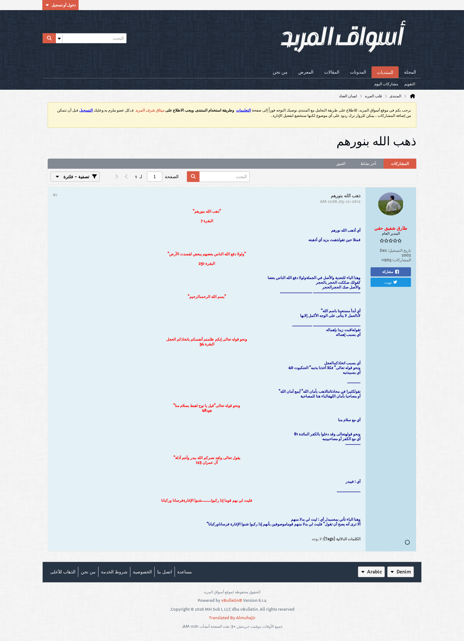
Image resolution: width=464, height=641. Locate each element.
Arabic (374, 572)
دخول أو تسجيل (63, 5)
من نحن (280, 72)
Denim (403, 572)
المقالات (331, 72)
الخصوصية (142, 572)
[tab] (400, 164)
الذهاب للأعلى (62, 572)
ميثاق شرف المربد (149, 110)
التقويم (409, 84)
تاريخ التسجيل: (399, 250)
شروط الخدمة (114, 572)
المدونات (358, 72)
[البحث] (49, 38)
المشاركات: (401, 259)
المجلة (410, 72)
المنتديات (385, 72)
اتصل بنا (164, 572)
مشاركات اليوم (386, 84)
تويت (388, 282)
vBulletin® (231, 600)
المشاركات (400, 163)
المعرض (305, 72)
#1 (55, 194)
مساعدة (184, 572)
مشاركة (387, 272)
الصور (340, 163)
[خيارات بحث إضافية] (59, 38)
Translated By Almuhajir (232, 617)
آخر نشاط (368, 163)
